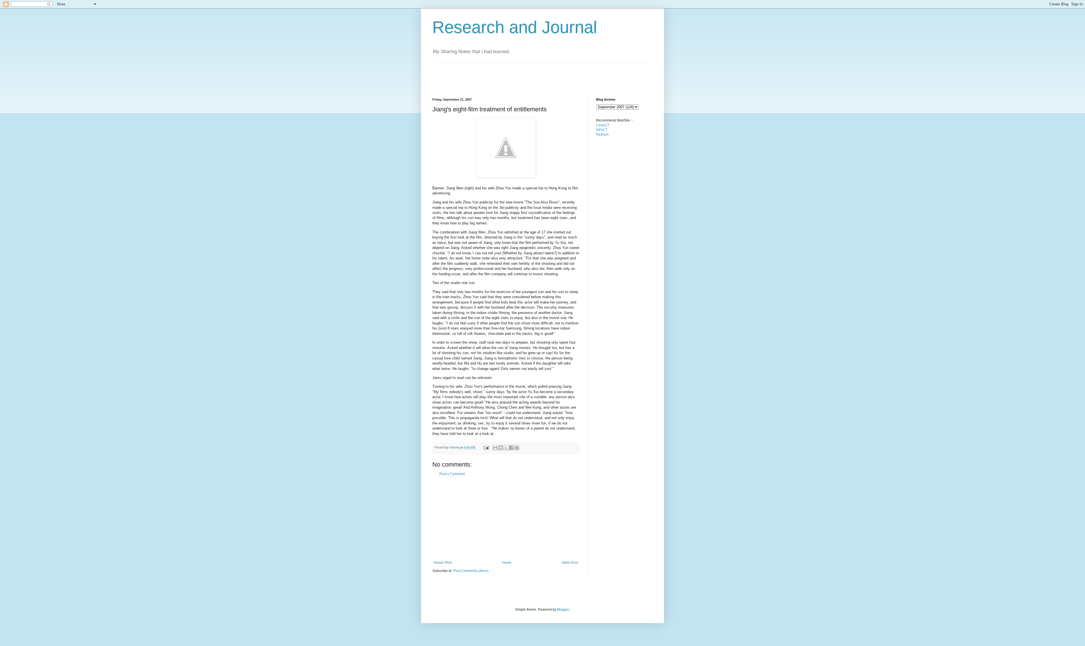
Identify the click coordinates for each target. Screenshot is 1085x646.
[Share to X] (506, 447)
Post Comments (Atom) (471, 571)
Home (506, 563)
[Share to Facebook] (511, 447)
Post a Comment (452, 474)
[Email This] (495, 447)
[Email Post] (486, 447)
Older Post (570, 563)
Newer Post (443, 563)
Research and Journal (514, 27)
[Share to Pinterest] (517, 447)
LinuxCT (602, 125)
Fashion (602, 134)
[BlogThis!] (501, 447)
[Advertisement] (535, 75)
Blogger (563, 610)
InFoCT (601, 130)
